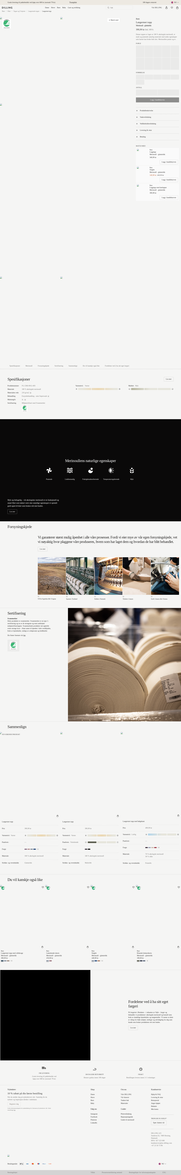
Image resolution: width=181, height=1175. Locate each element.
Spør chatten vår (159, 1123)
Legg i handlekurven (169, 162)
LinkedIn (94, 1123)
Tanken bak (125, 1100)
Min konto (154, 1109)
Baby (64, 8)
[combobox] (175, 2)
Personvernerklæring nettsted (112, 1172)
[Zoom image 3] (60, 190)
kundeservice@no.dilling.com (161, 1143)
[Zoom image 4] (30, 320)
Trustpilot (73, 2)
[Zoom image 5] (90, 320)
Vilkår (93, 1172)
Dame (47, 8)
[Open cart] (177, 7)
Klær (9, 11)
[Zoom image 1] (30, 60)
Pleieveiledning (126, 1114)
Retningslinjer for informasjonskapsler (142, 1172)
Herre (53, 8)
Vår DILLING (157, 8)
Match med (114, 20)
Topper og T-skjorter (19, 11)
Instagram (94, 1114)
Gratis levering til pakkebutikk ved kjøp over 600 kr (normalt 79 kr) (31, 2)
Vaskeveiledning (145, 117)
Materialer (124, 1103)
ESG (164, 1172)
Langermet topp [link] (46, 11)
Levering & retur (146, 130)
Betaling (143, 137)
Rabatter (154, 1106)
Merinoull (28, 366)
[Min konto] (166, 7)
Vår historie (125, 1097)
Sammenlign (73, 366)
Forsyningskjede (43, 366)
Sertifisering (59, 366)
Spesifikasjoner (14, 366)
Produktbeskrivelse (146, 111)
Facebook (94, 1117)
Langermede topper (33, 11)
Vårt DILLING (126, 1094)
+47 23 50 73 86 (157, 1145)
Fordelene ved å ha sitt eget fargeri (117, 366)
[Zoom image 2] (90, 60)
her (24, 635)
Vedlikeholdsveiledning (148, 124)
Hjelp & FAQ (156, 1094)
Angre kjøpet (155, 1103)
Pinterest (94, 1120)
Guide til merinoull (127, 1120)
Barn (58, 8)
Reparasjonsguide (127, 1117)
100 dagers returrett (149, 2)
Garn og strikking (74, 8)
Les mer (169, 379)
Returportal (155, 1100)
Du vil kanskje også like (91, 366)
